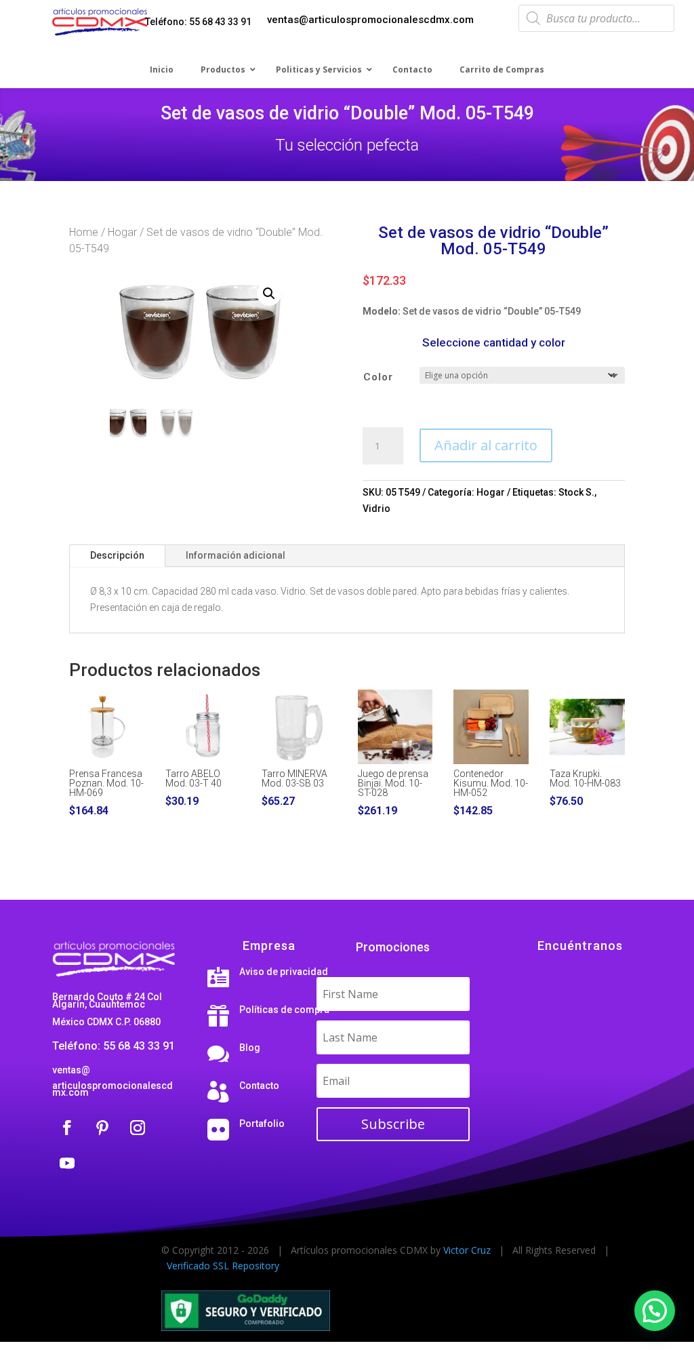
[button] (269, 293)
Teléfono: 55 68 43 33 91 (198, 21)
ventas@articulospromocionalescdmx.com (370, 20)
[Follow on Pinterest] (102, 1128)
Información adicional (235, 555)
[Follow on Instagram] (137, 1128)
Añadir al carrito (485, 445)
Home (83, 232)
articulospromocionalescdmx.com (112, 1089)
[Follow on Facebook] (67, 1128)
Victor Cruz (467, 1250)
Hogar (122, 232)
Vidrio (376, 508)
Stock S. (576, 492)
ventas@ (71, 1070)
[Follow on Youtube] (67, 1163)
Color (378, 377)
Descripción (117, 555)
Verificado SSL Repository (223, 1265)
